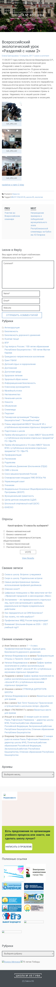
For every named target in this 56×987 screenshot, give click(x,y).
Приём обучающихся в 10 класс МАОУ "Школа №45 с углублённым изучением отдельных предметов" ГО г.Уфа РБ (27, 448)
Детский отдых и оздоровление (20, 364)
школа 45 (30, 197)
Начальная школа (13, 398)
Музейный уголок (13, 390)
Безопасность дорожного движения (22, 335)
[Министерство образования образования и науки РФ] (34, 889)
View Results (28, 558)
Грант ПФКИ (11, 360)
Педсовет (9, 413)
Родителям (10, 462)
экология (39, 197)
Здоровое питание (14, 375)
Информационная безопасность (20, 383)
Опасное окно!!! (12, 589)
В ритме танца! (12, 339)
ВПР (7, 342)
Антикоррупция (12, 327)
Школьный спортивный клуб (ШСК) (22, 503)
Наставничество (12, 394)
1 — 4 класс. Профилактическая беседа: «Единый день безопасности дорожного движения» (25, 648)
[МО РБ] (11, 903)
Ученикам (9, 485)
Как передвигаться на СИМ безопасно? (24, 613)
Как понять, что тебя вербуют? (19, 616)
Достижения (11, 368)
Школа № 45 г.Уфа (28, 15)
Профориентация (13, 455)
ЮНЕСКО (9, 507)
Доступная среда (13, 372)
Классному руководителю (17, 387)
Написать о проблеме (19, 847)
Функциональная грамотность (19, 496)
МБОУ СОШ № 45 (18, 197)
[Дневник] (11, 889)
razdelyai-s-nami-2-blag (13, 185)
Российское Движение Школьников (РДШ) (26, 466)
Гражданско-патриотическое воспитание (24, 356)
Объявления (11, 406)
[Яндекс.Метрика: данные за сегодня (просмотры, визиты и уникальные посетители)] (11, 961)
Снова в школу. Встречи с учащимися (23, 574)
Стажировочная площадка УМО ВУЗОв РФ (25, 477)
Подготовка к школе (15, 431)
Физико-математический (18, 531)
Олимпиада (10, 409)
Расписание (10, 459)
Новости (16, 194)
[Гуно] (11, 911)
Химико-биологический (17, 544)
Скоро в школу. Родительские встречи (23, 578)
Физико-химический (16, 534)
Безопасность (11, 331)
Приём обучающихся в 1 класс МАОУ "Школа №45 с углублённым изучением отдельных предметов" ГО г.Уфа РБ (29, 438)
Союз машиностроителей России (21, 474)
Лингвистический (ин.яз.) (18, 547)
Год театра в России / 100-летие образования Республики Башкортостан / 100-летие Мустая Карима (27, 349)
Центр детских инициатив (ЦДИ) (20, 500)
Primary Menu (29, 25)
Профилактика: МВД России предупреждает (26, 620)
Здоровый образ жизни (16, 379)
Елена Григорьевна (10, 56)
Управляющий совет (15, 481)
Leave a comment (41, 56)
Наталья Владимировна (16, 656)
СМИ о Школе (11, 470)
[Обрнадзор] (34, 911)
